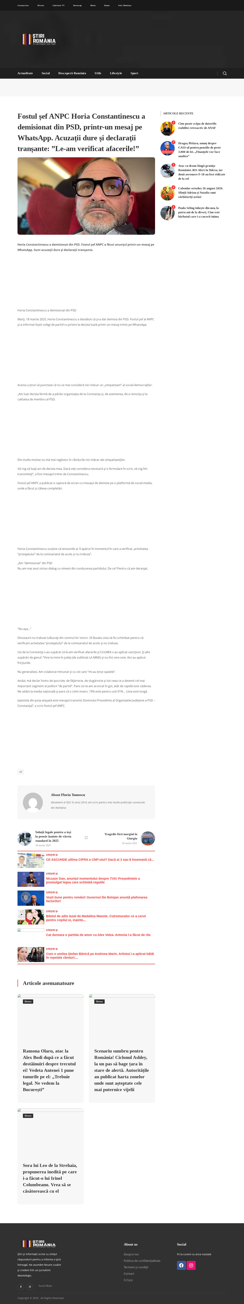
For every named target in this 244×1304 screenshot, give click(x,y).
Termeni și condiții (136, 1267)
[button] (224, 73)
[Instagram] (30, 1287)
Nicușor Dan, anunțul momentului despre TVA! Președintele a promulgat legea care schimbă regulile (93, 880)
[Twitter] (21, 1287)
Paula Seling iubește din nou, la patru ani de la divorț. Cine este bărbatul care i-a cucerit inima (199, 212)
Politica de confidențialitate (142, 1261)
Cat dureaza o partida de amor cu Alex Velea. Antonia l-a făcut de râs (98, 935)
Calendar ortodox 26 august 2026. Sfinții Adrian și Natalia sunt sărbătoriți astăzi (200, 193)
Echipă (128, 1280)
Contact (129, 1274)
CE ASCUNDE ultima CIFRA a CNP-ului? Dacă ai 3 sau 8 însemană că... (100, 859)
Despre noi (131, 1254)
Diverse (28, 1001)
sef (20, 771)
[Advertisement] (156, 39)
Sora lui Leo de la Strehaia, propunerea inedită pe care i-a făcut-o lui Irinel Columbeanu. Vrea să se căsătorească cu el (50, 1178)
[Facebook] (181, 1265)
